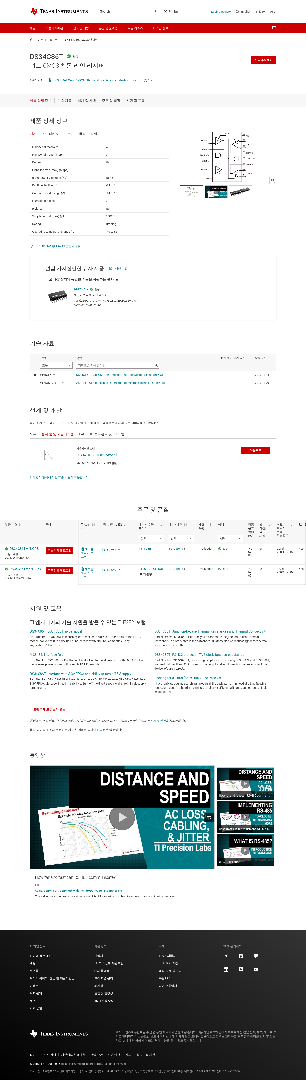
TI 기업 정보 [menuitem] (160, 28)
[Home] (59, 11)
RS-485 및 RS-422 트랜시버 (80, 39)
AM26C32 (81, 289)
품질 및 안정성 (103, 993)
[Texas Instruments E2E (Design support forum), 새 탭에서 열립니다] (240, 970)
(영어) (148, 80)
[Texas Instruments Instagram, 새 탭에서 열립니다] (225, 957)
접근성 (34, 1054)
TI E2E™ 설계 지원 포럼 (109, 963)
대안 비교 (121, 268)
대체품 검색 (101, 970)
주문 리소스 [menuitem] (135, 28)
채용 (33, 963)
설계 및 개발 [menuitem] (81, 28)
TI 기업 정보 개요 (41, 955)
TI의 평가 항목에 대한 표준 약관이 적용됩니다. (59, 477)
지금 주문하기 (264, 60)
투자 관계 (36, 993)
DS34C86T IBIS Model (97, 454)
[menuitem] (273, 28)
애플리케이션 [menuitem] (54, 28)
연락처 (98, 955)
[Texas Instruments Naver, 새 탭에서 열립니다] (255, 957)
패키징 (98, 985)
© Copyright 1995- (45, 1063)
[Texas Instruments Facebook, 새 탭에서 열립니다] (240, 957)
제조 (33, 1000)
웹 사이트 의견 (145, 1054)
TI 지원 (101, 729)
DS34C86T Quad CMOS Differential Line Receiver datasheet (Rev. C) (97, 80)
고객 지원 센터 (103, 978)
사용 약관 (159, 720)
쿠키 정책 (50, 1054)
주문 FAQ (165, 978)
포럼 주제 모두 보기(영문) (49, 709)
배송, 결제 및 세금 (170, 970)
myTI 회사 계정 (168, 963)
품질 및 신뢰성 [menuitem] (108, 28)
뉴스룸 (34, 970)
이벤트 (34, 985)
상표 (128, 1054)
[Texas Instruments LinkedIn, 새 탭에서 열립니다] (225, 970)
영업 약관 (96, 1054)
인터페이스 (45, 39)
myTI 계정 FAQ (103, 1000)
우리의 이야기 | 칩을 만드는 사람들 (52, 978)
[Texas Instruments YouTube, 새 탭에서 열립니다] (255, 970)
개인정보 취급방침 (73, 1054)
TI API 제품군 (167, 955)
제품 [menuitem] (33, 28)
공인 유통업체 (168, 985)
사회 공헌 (36, 1008)
